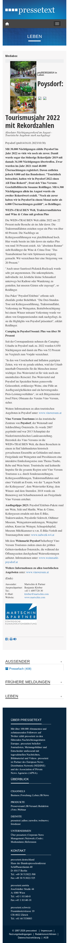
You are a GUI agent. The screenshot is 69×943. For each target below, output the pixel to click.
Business (15, 795)
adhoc (25, 820)
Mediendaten (17, 841)
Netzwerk (30, 838)
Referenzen (30, 841)
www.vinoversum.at (50, 413)
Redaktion (43, 806)
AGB (46, 938)
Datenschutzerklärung (29, 938)
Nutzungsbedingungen (20, 934)
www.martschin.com (34, 597)
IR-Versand (31, 806)
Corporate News (36, 834)
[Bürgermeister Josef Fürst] (39, 98)
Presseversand (18, 806)
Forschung (26, 795)
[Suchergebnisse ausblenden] (14, 639)
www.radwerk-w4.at (42, 535)
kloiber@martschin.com (36, 594)
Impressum (46, 931)
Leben (36, 795)
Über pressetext (18, 834)
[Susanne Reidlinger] (44, 98)
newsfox (33, 820)
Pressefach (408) (19, 668)
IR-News (44, 795)
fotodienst (16, 824)
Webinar (22, 809)
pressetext (16, 820)
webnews (43, 820)
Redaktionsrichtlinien (45, 934)
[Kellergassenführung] (23, 70)
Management (17, 838)
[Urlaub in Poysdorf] (23, 105)
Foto (14, 809)
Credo (39, 838)
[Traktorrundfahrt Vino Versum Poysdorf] (23, 87)
